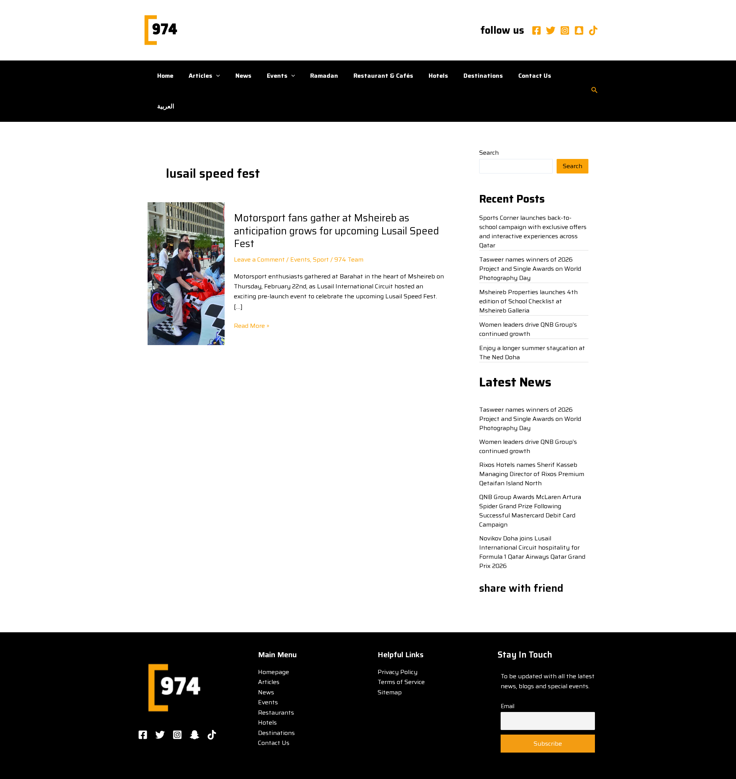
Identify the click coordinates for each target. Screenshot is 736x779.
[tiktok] (593, 30)
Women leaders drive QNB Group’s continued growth (528, 329)
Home (165, 75)
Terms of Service (401, 682)
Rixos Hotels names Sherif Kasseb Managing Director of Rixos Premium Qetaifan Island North (531, 474)
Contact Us (534, 75)
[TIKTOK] (212, 735)
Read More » (251, 326)
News (243, 75)
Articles (200, 75)
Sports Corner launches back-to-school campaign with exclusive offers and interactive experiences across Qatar (532, 231)
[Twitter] (550, 30)
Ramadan (324, 75)
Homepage (273, 672)
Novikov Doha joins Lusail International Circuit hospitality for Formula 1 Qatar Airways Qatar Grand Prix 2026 (532, 552)
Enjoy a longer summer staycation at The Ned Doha (532, 352)
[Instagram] (565, 30)
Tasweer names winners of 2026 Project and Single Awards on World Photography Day (530, 269)
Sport (321, 259)
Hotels (438, 75)
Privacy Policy (397, 672)
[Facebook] (536, 30)
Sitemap (390, 692)
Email (507, 706)
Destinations (483, 75)
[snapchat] (579, 30)
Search (489, 152)
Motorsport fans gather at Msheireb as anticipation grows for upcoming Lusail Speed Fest (336, 231)
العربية (165, 106)
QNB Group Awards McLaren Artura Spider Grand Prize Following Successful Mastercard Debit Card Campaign (530, 510)
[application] (216, 76)
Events (277, 75)
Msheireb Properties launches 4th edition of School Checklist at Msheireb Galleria (528, 301)
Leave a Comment (259, 259)
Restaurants (276, 712)
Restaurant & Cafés (383, 75)
